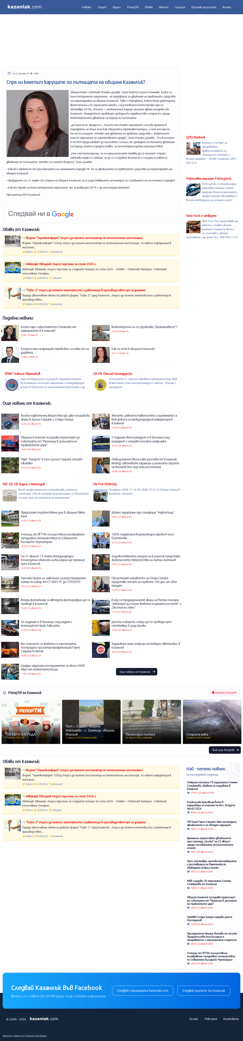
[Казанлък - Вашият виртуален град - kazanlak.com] (24, 7)
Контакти (231, 1019)
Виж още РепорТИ (224, 749)
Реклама (211, 1019)
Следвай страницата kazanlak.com (142, 990)
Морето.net (19, 1036)
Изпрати (225, 692)
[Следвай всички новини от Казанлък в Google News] (41, 211)
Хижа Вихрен (41, 1036)
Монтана (29, 1036)
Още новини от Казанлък (135, 671)
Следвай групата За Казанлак (204, 990)
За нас (193, 1019)
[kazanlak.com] (44, 1019)
